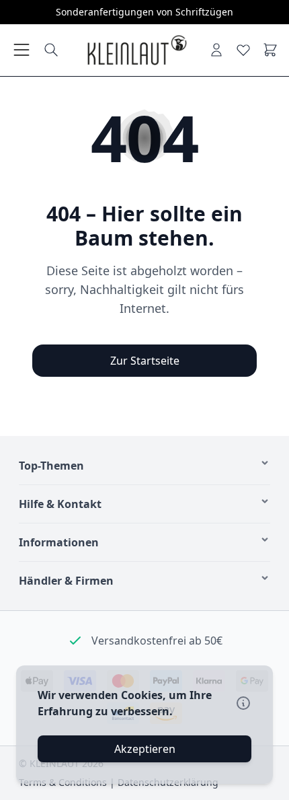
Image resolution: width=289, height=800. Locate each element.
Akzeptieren (144, 748)
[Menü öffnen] (21, 50)
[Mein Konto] (216, 50)
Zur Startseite (144, 360)
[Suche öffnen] (51, 49)
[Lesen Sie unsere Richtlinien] (243, 703)
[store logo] (136, 50)
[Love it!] (243, 50)
